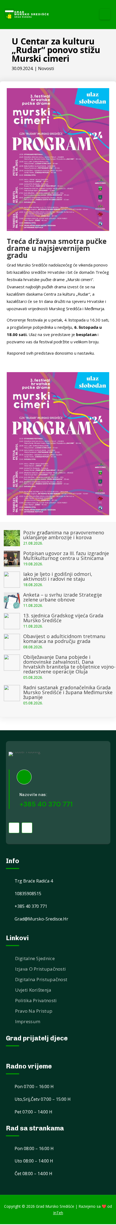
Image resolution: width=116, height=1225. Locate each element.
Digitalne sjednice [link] (35, 958)
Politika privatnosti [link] (36, 1000)
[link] (27, 14)
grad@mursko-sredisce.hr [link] (41, 919)
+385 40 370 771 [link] (31, 906)
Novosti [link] (46, 68)
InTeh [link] (58, 1212)
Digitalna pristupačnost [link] (41, 979)
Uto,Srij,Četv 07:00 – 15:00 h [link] (43, 1099)
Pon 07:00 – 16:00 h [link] (34, 1086)
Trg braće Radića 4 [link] (34, 881)
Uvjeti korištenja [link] (33, 990)
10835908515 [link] (28, 894)
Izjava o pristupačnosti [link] (40, 969)
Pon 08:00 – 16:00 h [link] (34, 1148)
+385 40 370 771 (46, 804)
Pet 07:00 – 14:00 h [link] (33, 1112)
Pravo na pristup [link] (34, 1011)
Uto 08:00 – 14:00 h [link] (34, 1161)
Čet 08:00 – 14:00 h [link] (33, 1173)
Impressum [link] (27, 1021)
